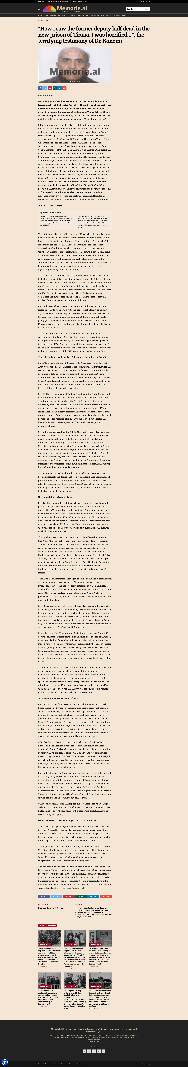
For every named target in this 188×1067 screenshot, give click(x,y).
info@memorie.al (94, 1040)
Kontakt (49, 1)
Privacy (147, 1064)
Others (124, 15)
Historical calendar (113, 15)
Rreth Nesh (41, 1)
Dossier (46, 15)
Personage (61, 15)
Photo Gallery (83, 15)
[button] (5, 1062)
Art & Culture (94, 15)
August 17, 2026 (43, 1006)
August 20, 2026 (43, 966)
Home (40, 15)
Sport (102, 15)
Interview (53, 15)
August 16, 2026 (94, 1008)
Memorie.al (42, 1064)
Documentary (71, 15)
